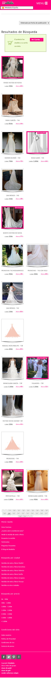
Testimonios (5, 542)
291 (18, 514)
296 (41, 514)
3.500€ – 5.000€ (6, 618)
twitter (8, 657)
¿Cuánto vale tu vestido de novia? (12, 531)
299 (25, 517)
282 (23, 511)
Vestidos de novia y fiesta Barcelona (13, 567)
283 (28, 511)
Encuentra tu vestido (8, 538)
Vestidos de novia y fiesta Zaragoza (13, 578)
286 (42, 511)
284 (33, 511)
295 (37, 514)
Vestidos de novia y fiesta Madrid (12, 563)
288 (4, 514)
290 (14, 514)
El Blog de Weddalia (8, 549)
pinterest (13, 657)
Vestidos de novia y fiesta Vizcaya (12, 582)
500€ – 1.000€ (6, 603)
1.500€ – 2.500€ (6, 610)
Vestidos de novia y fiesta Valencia (12, 570)
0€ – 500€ (4, 599)
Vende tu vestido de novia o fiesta (12, 535)
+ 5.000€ (4, 621)
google (18, 657)
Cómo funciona (6, 527)
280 (14, 511)
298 (20, 517)
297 (46, 514)
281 (19, 511)
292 (23, 514)
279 (9, 511)
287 (46, 511)
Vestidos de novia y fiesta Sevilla (12, 574)
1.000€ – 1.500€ (6, 607)
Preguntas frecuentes (8, 546)
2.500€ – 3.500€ (6, 614)
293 (27, 514)
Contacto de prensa (7, 646)
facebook (3, 657)
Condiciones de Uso (7, 642)
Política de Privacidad (8, 639)
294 (32, 514)
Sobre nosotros (6, 635)
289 (9, 514)
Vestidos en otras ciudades (10, 585)
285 (37, 511)
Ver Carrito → (36, 40)
